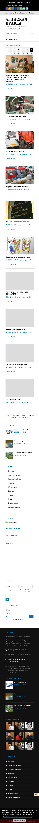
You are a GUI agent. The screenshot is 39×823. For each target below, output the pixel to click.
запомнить (11, 617)
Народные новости (24, 2)
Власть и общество (14, 475)
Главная (8, 46)
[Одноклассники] (9, 8)
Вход (7, 2)
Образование (12, 487)
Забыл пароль (16, 619)
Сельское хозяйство (14, 479)
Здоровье (11, 495)
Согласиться (19, 820)
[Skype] (24, 8)
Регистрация (13, 2)
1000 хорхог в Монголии (23, 452)
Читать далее (11, 88)
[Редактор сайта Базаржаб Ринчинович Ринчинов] (10, 736)
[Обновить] (32, 580)
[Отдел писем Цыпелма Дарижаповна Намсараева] (29, 726)
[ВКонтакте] (7, 8)
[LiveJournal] (15, 8)
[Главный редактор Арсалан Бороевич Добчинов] (29, 736)
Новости (11, 471)
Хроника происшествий (23, 441)
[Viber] (18, 8)
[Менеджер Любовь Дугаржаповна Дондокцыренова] (19, 726)
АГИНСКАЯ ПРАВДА (16, 21)
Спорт (10, 499)
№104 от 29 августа (21, 429)
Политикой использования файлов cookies (17, 817)
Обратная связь (17, 6)
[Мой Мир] (12, 8)
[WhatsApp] (21, 8)
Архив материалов (14, 507)
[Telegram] (27, 8)
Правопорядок (13, 503)
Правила (8, 6)
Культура (11, 491)
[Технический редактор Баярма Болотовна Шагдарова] (10, 726)
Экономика (11, 483)
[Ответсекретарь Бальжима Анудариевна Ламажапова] (19, 736)
